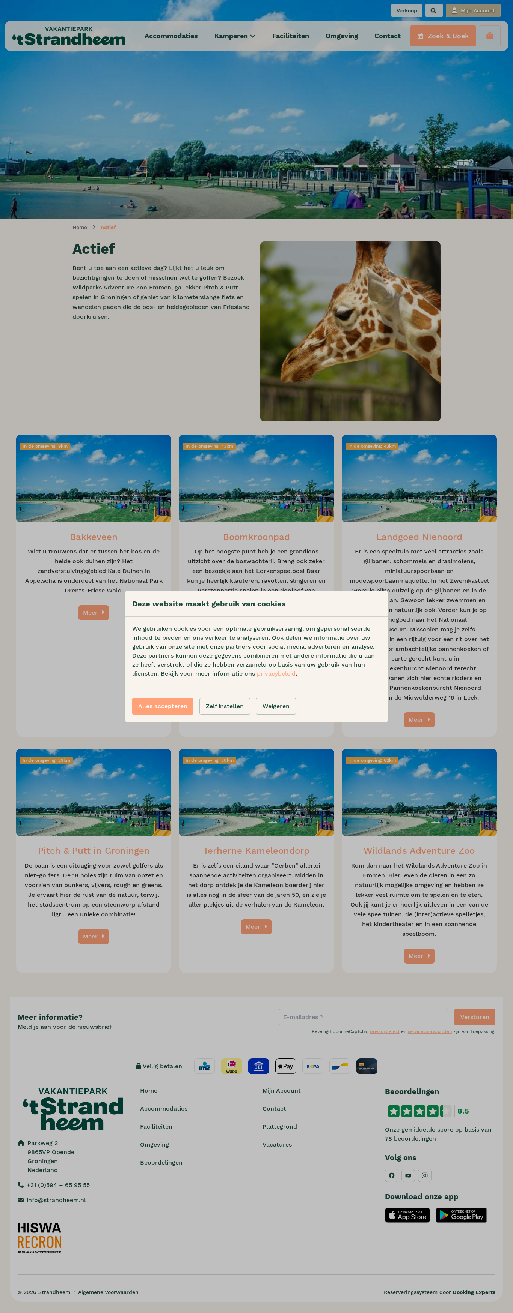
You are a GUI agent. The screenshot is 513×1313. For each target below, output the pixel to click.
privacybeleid (276, 673)
